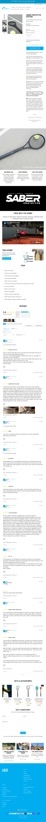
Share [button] (5, 372)
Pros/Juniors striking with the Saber (9, 796)
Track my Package (27, 791)
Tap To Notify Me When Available (35, 48)
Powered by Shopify (23, 817)
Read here (6, 258)
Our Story (4, 787)
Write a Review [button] (39, 325)
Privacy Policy (28, 736)
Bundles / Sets (27, 777)
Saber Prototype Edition (7, 370)
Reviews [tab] (5, 328)
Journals (25, 773)
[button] (40, 372)
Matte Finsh (30, 31)
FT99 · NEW (19, 7)
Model (28, 29)
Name (4, 716)
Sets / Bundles (27, 7)
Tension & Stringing (35, 117)
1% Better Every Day (28, 779)
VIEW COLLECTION (8, 760)
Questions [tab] (13, 328)
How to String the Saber (29, 787)
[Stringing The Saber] (23, 746)
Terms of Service (36, 736)
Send (23, 732)
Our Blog (4, 792)
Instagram (4, 802)
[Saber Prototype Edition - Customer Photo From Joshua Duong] (5, 320)
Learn (27, 9)
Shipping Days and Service (35, 121)
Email (25, 716)
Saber (13, 7)
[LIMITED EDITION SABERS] (8, 746)
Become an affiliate (6, 791)
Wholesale (4, 789)
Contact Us (26, 789)
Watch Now (23, 759)
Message (5, 721)
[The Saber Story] (37, 746)
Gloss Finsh (38, 31)
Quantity (29, 35)
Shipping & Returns (28, 792)
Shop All (22, 9)
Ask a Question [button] (29, 325)
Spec (34, 114)
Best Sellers (15, 9)
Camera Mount (27, 775)
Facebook (4, 804)
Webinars (4, 794)
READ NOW (37, 759)
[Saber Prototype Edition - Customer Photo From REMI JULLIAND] (13, 320)
